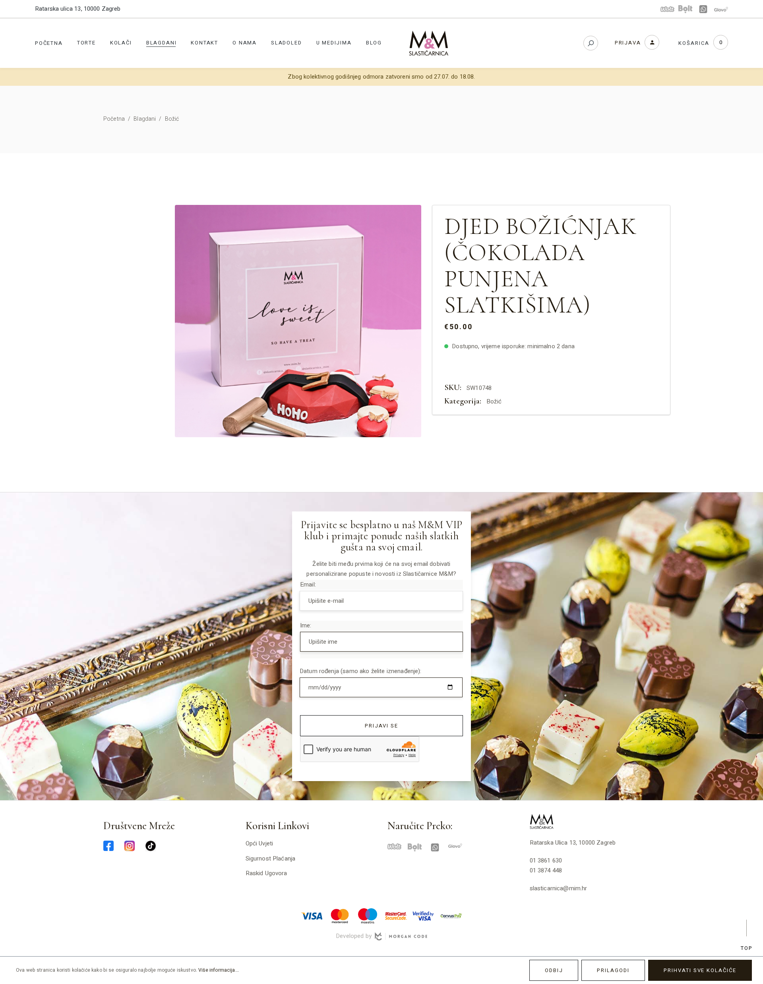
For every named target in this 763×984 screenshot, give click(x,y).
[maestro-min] (368, 915)
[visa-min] (312, 915)
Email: (308, 584)
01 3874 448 (546, 870)
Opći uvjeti (259, 843)
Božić (494, 401)
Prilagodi (613, 970)
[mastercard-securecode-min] (395, 915)
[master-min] (340, 915)
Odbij (554, 970)
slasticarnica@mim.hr (558, 888)
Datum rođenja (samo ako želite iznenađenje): (361, 671)
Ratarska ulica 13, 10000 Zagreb (78, 8)
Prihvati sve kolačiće (700, 970)
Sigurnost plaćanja (271, 858)
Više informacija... (218, 970)
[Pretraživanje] (590, 43)
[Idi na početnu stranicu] (429, 43)
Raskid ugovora (266, 873)
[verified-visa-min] (423, 915)
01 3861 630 (546, 860)
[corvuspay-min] (451, 915)
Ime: (306, 625)
